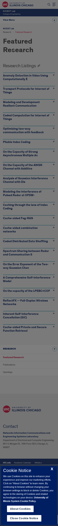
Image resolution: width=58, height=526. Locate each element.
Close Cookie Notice (24, 518)
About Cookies (20, 508)
